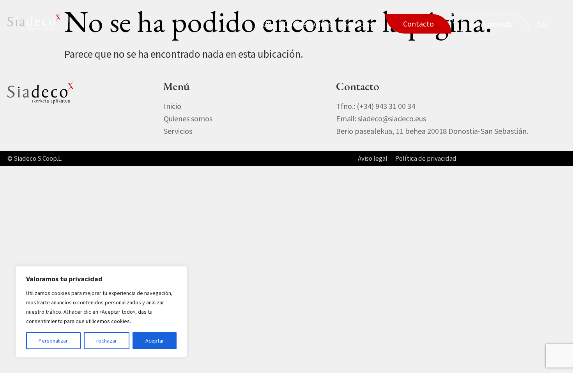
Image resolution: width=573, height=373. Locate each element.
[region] (101, 311)
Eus (541, 23)
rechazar (106, 340)
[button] (362, 24)
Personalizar (53, 340)
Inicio (263, 23)
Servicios (358, 23)
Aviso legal (372, 158)
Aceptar (154, 340)
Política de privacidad (425, 158)
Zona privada (490, 24)
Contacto (418, 23)
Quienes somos (307, 23)
